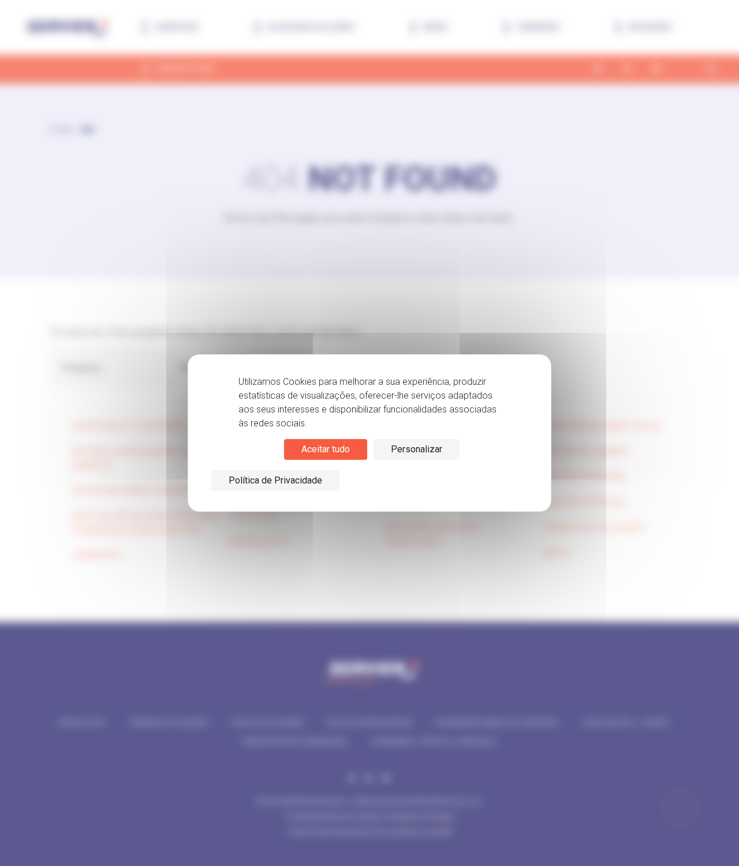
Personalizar (416, 449)
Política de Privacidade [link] (275, 480)
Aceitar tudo (325, 449)
